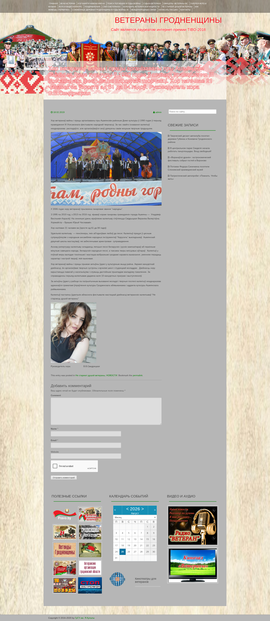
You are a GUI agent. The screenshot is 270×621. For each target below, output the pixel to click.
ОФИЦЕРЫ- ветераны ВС (175, 3)
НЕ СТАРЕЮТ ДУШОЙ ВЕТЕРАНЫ (177, 7)
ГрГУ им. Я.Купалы (85, 618)
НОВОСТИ (111, 375)
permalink (137, 375)
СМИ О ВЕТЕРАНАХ (111, 7)
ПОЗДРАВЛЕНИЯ (92, 7)
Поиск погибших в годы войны (124, 3)
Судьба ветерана (152, 3)
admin (158, 112)
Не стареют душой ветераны (90, 375)
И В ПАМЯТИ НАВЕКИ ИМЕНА (91, 3)
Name (54, 428)
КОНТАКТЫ (185, 10)
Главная (53, 3)
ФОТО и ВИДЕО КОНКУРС (70, 7)
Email (54, 440)
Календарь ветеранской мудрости (141, 7)
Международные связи (143, 10)
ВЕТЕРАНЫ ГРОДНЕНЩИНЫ (168, 20)
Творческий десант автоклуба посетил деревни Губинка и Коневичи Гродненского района (190, 139)
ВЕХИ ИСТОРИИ (67, 3)
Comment (56, 395)
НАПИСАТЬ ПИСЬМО (168, 10)
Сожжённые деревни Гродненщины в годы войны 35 (100, 10)
